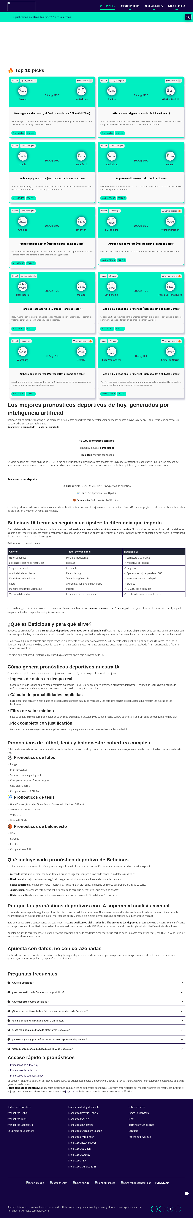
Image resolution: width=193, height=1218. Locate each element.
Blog (131, 1119)
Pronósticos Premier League (83, 1113)
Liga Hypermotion (28, 80)
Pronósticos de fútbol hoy (24, 1065)
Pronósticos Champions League (85, 1130)
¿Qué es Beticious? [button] (22, 982)
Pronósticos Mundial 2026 (82, 1166)
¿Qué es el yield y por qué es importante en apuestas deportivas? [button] (49, 1039)
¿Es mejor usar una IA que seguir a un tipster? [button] (38, 1020)
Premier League (27, 145)
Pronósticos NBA (77, 1160)
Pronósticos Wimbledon (81, 1136)
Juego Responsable (139, 1113)
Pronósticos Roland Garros (82, 1142)
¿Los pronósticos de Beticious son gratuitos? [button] (38, 992)
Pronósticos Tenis (17, 1119)
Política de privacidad (140, 1136)
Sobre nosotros (137, 1107)
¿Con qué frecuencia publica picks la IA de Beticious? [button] (42, 1048)
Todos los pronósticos (19, 1107)
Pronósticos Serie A (78, 1119)
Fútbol (15, 80)
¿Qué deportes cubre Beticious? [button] (30, 1001)
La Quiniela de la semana (21, 1130)
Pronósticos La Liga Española (83, 1107)
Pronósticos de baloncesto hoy (27, 1075)
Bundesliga (114, 211)
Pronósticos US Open (79, 1148)
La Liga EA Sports (117, 80)
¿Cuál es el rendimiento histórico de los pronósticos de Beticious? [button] (50, 1011)
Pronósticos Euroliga (79, 1154)
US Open (112, 276)
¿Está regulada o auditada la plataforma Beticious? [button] (41, 1029)
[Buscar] (188, 17)
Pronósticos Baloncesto (20, 1124)
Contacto (133, 1130)
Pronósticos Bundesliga (80, 1124)
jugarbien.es (71, 1091)
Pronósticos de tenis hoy (23, 1070)
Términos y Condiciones (141, 1124)
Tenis (103, 276)
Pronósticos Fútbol (18, 1113)
